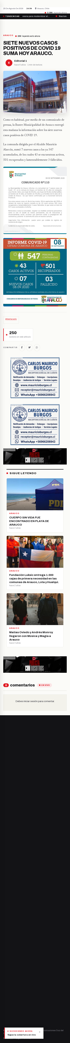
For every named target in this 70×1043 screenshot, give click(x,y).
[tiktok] (21, 896)
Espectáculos (10, 989)
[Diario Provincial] (16, 25)
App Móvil (15, 1016)
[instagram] (12, 896)
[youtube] (17, 896)
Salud (6, 978)
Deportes (8, 967)
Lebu (5, 940)
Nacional (7, 961)
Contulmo (8, 946)
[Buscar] (64, 25)
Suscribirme (54, 825)
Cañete (7, 913)
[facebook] (4, 896)
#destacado (11, 319)
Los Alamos (9, 924)
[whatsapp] (25, 896)
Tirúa (6, 929)
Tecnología (9, 983)
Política (7, 972)
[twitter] (8, 896)
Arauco (7, 935)
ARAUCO (8, 35)
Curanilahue (9, 918)
